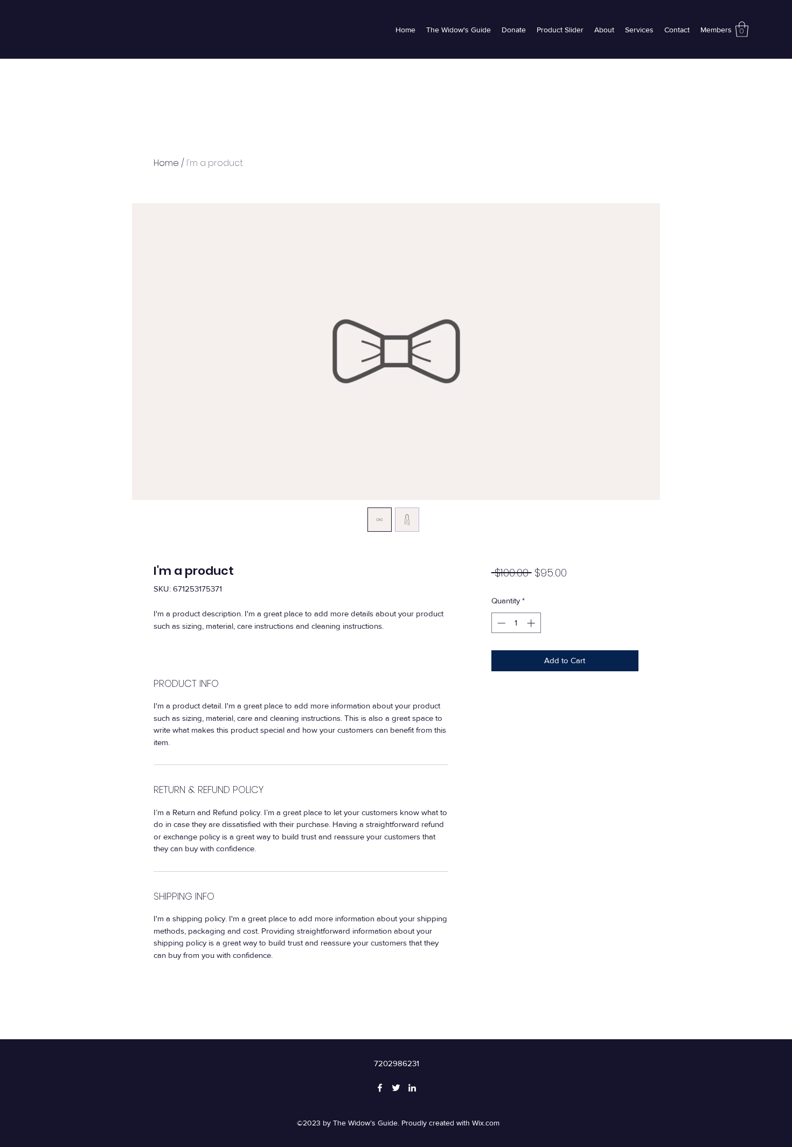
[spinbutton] (516, 623)
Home (166, 163)
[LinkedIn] (412, 1087)
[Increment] (532, 623)
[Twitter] (396, 1087)
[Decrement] (500, 623)
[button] (741, 29)
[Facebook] (379, 1087)
